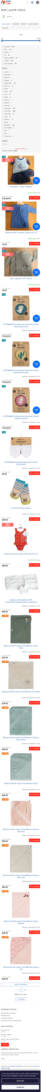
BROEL (7, 89)
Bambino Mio (10, 83)
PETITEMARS (9, 128)
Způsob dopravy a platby (8, 1013)
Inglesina (8, 103)
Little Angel (9, 111)
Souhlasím (20, 1087)
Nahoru (22, 999)
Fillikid (7, 97)
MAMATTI (8, 119)
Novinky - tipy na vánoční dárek (10, 1039)
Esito (7, 94)
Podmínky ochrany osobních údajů (11, 1021)
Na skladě (9, 47)
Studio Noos (9, 136)
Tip (7, 55)
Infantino (8, 100)
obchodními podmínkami (15, 1066)
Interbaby (8, 106)
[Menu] (38, 2)
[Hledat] (27, 2)
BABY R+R (8, 78)
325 (25, 990)
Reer (7, 134)
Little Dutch (9, 114)
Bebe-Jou (8, 86)
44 (6, 144)
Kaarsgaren (9, 108)
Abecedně (5, 28)
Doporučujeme (10, 64)
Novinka (7, 52)
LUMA (7, 117)
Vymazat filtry (20, 149)
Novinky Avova (5, 1030)
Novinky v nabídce (6, 1035)
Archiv (5, 1045)
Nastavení (20, 1081)
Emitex (8, 92)
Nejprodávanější (33, 24)
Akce (8, 50)
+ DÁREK (8, 61)
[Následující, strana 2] (21, 990)
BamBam (8, 80)
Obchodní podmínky (7, 1018)
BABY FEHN (8, 75)
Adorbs (7, 72)
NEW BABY (9, 125)
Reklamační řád (5, 1016)
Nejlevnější (16, 24)
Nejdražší (23, 24)
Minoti (7, 122)
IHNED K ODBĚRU (10, 58)
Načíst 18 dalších (21, 984)
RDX (6, 131)
